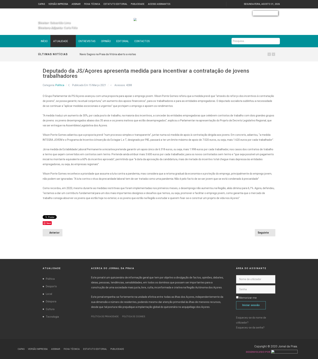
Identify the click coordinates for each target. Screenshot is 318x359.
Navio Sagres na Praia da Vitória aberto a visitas (108, 54)
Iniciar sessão (251, 305)
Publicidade (137, 4)
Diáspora (51, 301)
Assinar (76, 4)
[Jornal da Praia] (159, 21)
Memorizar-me (248, 297)
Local (49, 293)
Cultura (50, 309)
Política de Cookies (133, 316)
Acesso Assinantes (159, 4)
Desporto (51, 286)
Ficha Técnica (92, 4)
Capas (41, 4)
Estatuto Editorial (115, 4)
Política (59, 85)
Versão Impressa (58, 4)
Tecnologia (52, 316)
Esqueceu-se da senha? (250, 327)
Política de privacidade (105, 316)
